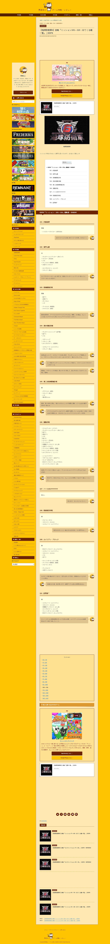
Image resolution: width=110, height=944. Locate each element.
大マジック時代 (17, 383)
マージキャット (17, 426)
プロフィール (23, 92)
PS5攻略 (19, 14)
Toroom (16, 325)
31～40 (45, 668)
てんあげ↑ (16, 487)
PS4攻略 (31, 14)
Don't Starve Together (19, 310)
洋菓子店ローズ (17, 423)
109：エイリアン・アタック (58, 199)
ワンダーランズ (17, 264)
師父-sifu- (16, 267)
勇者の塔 (16, 536)
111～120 (45, 690)
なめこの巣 (16, 524)
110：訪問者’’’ (53, 202)
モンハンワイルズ (18, 231)
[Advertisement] (67, 47)
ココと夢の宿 (17, 481)
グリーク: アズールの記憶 (20, 332)
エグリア (16, 527)
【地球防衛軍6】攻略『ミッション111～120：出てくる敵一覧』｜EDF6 (62, 920)
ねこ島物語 (16, 469)
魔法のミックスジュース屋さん (21, 499)
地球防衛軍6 (44, 820)
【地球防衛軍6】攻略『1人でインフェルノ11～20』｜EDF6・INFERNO (71, 848)
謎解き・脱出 (79, 14)
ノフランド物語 (17, 460)
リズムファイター (18, 353)
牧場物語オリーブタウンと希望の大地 (23, 350)
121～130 (45, 693)
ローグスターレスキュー (20, 335)
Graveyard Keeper (18, 316)
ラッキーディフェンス (19, 441)
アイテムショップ (18, 490)
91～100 (45, 684)
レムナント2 (17, 246)
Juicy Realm (17, 380)
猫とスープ (16, 463)
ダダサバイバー (17, 457)
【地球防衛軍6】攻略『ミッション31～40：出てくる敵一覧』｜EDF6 (71, 907)
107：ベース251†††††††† (57, 192)
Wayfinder (16, 237)
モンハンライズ (17, 347)
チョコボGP (17, 313)
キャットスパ (17, 502)
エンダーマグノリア (18, 234)
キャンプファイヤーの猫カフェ (21, 450)
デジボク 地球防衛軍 (19, 271)
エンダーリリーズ (18, 341)
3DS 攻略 (55, 14)
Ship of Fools (17, 301)
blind (15, 548)
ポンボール (16, 472)
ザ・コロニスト (17, 338)
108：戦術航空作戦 (55, 195)
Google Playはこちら (66, 95)
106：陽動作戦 (54, 188)
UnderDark (16, 438)
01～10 (45, 660)
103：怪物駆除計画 (55, 177)
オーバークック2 (18, 399)
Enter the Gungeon (18, 402)
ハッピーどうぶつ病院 (19, 515)
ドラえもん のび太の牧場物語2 (21, 304)
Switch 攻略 (43, 14)
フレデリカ (16, 292)
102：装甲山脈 (54, 174)
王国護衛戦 (16, 447)
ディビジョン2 (17, 280)
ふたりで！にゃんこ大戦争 (20, 371)
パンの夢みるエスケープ (20, 545)
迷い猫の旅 (16, 554)
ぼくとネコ (16, 521)
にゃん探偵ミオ (17, 551)
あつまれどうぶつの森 (19, 377)
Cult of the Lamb (18, 255)
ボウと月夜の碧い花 (18, 240)
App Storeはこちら (66, 91)
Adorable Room (18, 417)
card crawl (16, 518)
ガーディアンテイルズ (19, 484)
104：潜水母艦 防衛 (55, 181)
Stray (15, 258)
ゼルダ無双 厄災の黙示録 (20, 356)
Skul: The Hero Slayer (19, 322)
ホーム (46, 929)
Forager (16, 390)
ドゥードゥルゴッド (18, 368)
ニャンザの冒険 (17, 328)
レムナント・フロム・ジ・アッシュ (22, 277)
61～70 (45, 676)
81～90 (45, 682)
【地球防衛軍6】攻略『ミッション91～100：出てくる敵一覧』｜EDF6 (62, 918)
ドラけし (16, 478)
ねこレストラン (17, 496)
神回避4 (16, 542)
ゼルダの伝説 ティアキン (20, 298)
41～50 (45, 671)
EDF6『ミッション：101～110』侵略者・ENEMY (61, 167)
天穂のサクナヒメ (18, 359)
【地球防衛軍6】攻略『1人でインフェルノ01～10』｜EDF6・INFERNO (71, 862)
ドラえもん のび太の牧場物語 (21, 396)
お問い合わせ (62, 929)
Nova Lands (17, 295)
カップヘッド (17, 393)
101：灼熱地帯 (54, 170)
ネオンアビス (17, 274)
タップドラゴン (17, 453)
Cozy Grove (17, 344)
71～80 (45, 679)
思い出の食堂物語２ (18, 508)
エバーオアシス (17, 411)
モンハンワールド (18, 286)
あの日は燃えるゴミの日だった (21, 466)
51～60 (45, 673)
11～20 (45, 662)
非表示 (69, 162)
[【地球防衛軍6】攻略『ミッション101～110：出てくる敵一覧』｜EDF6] (68, 814)
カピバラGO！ (17, 435)
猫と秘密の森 (17, 420)
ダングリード (17, 365)
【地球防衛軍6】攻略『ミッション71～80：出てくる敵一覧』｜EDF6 (71, 833)
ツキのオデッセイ (18, 493)
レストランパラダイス (19, 533)
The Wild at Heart (18, 319)
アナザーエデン (17, 530)
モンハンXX (17, 408)
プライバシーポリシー (53, 929)
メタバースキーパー (18, 362)
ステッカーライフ (18, 429)
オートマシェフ (17, 386)
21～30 (45, 665)
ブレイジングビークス (19, 374)
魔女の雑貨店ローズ (18, 475)
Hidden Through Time (19, 307)
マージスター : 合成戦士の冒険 (21, 505)
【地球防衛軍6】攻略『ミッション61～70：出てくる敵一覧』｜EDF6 (71, 892)
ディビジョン (17, 283)
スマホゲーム (67, 14)
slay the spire (17, 261)
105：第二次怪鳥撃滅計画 (57, 185)
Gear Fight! (16, 432)
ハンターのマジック (18, 444)
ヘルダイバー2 (17, 243)
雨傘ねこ (91, 14)
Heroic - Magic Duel (19, 512)
